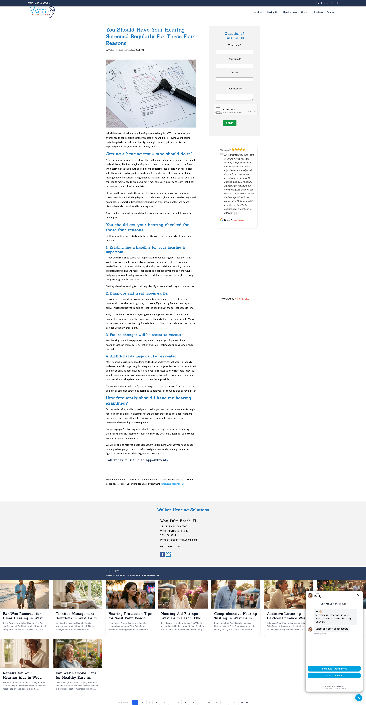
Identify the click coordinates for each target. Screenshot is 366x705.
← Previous (123, 702)
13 (225, 702)
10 (201, 702)
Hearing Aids (273, 12)
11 (209, 702)
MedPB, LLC (242, 298)
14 (233, 702)
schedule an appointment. (172, 484)
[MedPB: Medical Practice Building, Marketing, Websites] (116, 575)
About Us (306, 12)
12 (217, 702)
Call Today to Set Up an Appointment (136, 460)
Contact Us (333, 12)
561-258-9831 (327, 3)
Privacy (109, 571)
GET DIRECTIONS (170, 546)
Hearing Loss (290, 12)
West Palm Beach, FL (38, 2)
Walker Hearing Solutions (119, 50)
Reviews (318, 12)
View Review (241, 282)
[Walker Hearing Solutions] (41, 16)
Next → (244, 702)
